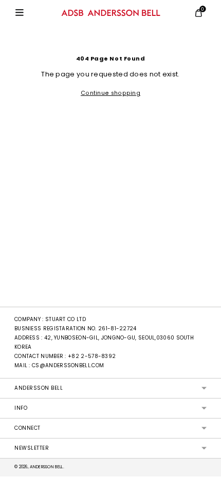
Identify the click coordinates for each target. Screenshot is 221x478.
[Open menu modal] (19, 13)
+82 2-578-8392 (92, 356)
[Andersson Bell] (111, 12)
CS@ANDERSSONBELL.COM (68, 365)
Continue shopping (110, 93)
